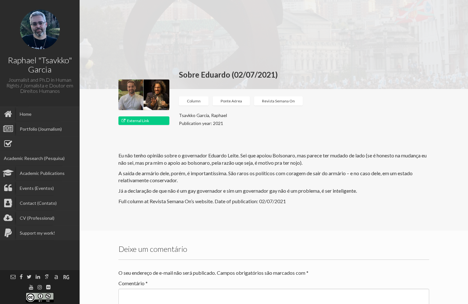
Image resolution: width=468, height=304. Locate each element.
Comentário (133, 283)
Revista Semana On (278, 101)
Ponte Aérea (231, 101)
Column (194, 101)
